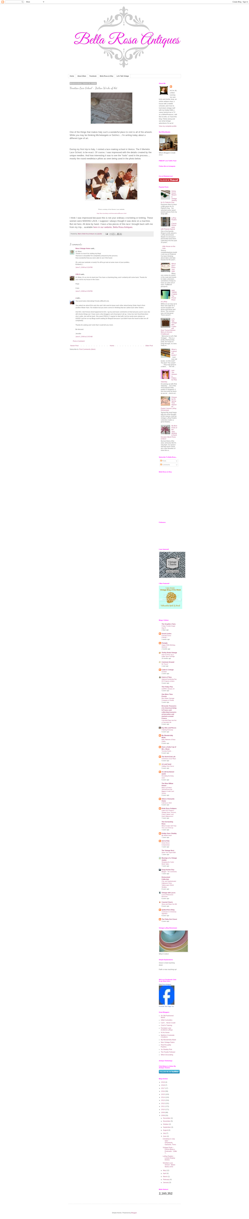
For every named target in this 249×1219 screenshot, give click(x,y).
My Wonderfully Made (168, 1040)
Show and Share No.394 (169, 904)
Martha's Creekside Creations (167, 1036)
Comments (166, 465)
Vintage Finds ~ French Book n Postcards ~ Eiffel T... (170, 1150)
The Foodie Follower (168, 1052)
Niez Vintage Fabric (168, 1042)
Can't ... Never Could (168, 1023)
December (167, 1118)
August (165, 1130)
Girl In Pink (166, 841)
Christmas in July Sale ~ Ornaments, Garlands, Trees (169, 1141)
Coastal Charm (167, 902)
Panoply (165, 643)
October (164, 671)
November (167, 1121)
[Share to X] (116, 234)
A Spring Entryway (167, 730)
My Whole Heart (167, 835)
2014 (163, 1097)
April (165, 1173)
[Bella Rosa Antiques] (166, 1004)
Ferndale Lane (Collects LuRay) (167, 1029)
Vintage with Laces (168, 893)
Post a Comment (79, 341)
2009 (163, 1112)
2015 (163, 1094)
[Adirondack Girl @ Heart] (170, 608)
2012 (163, 1103)
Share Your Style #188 (169, 852)
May (164, 1170)
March (165, 1176)
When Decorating (167, 1055)
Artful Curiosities (166, 1020)
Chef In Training (166, 1025)
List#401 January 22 (168, 689)
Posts (164, 461)
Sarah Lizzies (166, 634)
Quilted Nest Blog (168, 910)
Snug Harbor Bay (168, 870)
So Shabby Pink (166, 1049)
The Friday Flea (167, 687)
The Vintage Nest (168, 850)
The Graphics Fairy (169, 624)
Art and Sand (166, 764)
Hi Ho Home (165, 1032)
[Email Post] (106, 234)
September (167, 1127)
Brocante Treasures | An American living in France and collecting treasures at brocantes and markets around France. (169, 712)
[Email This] (111, 234)
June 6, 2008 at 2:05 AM (83, 337)
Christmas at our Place (169, 758)
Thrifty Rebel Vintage (169, 653)
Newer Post (74, 346)
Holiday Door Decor (168, 766)
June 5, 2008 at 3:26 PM (83, 267)
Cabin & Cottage (168, 670)
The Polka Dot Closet (169, 919)
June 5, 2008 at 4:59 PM (83, 291)
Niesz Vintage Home (82, 248)
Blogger (134, 1213)
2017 (163, 1088)
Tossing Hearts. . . (167, 751)
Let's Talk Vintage (123, 76)
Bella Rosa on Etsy (106, 76)
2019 (163, 1082)
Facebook (92, 76)
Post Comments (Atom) (87, 349)
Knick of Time (167, 677)
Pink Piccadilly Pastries (166, 1046)
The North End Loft (168, 757)
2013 (163, 1100)
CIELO (77, 274)
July (164, 1133)
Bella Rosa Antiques (169, 808)
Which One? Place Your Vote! (173, 267)
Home (72, 76)
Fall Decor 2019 (167, 803)
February (166, 1179)
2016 (163, 1091)
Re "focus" (165, 664)
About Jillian (81, 76)
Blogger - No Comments (169, 871)
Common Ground (168, 662)
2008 (163, 1115)
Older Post (149, 346)
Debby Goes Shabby (169, 833)
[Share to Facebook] (118, 234)
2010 (163, 1109)
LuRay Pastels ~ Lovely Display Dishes (169, 1158)
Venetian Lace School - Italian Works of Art (169, 1165)
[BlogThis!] (113, 234)
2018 (163, 1085)
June (165, 1136)
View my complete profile (168, 126)
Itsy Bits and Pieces (169, 728)
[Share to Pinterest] (120, 234)
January (166, 1182)
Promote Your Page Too (166, 1006)
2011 (163, 1106)
